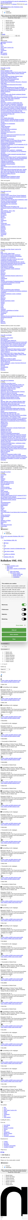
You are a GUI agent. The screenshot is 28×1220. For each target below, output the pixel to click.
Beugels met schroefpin (19, 263)
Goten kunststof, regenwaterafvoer (9, 405)
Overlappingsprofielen (18, 281)
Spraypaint (14, 393)
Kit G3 (21, 275)
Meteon (9, 212)
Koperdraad (8, 443)
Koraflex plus (8, 386)
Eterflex (20, 384)
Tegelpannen (11, 80)
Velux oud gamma (5, 104)
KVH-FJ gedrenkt (5, 487)
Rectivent (16, 346)
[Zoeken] (16, 36)
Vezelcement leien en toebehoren (9, 129)
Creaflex (18, 387)
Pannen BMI (6, 79)
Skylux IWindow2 (5, 120)
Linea (2, 196)
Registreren (9, 42)
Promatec (3, 226)
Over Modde (4, 6)
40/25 (14, 136)
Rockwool (15, 360)
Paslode (16, 448)
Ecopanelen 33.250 (5, 139)
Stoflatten (3, 478)
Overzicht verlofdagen (9, 1136)
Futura (21, 76)
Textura (19, 195)
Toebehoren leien (5, 132)
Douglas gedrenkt (5, 484)
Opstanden (12, 119)
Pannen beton (4, 175)
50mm (22, 353)
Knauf (11, 360)
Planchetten (3, 510)
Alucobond (3, 234)
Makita (7, 448)
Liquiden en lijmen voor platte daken (10, 394)
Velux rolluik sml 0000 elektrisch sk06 (10, 824)
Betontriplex (4, 522)
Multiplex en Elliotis (6, 520)
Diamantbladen (9, 198)
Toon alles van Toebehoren (7, 380)
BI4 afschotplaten (11, 342)
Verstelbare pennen (11, 260)
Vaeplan (3, 100)
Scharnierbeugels (5, 261)
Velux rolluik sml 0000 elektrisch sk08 (10, 842)
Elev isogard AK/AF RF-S (7, 353)
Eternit (11, 132)
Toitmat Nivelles (10, 660)
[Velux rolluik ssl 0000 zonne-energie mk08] (12, 978)
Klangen (13, 275)
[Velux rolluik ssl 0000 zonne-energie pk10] (12, 1002)
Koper (2, 286)
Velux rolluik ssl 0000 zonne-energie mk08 (11, 980)
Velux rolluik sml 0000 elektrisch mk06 (10, 736)
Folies (2, 169)
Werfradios (3, 459)
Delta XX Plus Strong (17, 171)
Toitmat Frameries (10, 25)
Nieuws (9, 6)
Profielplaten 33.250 (12, 144)
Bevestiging (3, 426)
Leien (2, 130)
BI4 (6, 342)
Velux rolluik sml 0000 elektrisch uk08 (10, 879)
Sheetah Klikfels (5, 157)
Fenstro (2, 116)
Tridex (2, 98)
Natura (11, 195)
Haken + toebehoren (17, 443)
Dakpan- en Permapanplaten (8, 141)
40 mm (15, 140)
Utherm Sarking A (17, 349)
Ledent (19, 447)
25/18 (8, 134)
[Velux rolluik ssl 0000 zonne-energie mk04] (12, 937)
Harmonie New (5, 77)
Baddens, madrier (5, 494)
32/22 (20, 134)
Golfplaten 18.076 (5, 145)
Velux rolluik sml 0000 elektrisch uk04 (10, 861)
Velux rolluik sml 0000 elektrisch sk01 (10, 806)
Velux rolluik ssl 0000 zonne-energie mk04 (11, 938)
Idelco (2, 357)
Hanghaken (4, 432)
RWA (22, 405)
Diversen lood (4, 311)
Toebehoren (12, 143)
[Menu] (2, 33)
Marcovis (11, 448)
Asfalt (2, 84)
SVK (8, 130)
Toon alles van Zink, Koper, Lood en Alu (11, 249)
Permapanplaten (5, 143)
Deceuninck (4, 215)
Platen (10, 157)
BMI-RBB (3, 176)
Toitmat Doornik (9, 24)
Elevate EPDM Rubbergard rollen (13, 90)
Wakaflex (10, 384)
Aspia (6, 75)
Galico (11, 447)
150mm (11, 356)
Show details (19, 625)
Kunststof (12, 162)
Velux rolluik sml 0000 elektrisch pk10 (10, 783)
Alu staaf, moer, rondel (13, 437)
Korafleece (8, 173)
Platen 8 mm (7, 206)
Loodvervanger (4, 384)
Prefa (2, 235)
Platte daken (4, 83)
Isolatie (5, 1111)
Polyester (10, 390)
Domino (13, 76)
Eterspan (3, 230)
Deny (14, 639)
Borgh (13, 445)
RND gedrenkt (4, 481)
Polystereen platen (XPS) (7, 337)
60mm (2, 354)
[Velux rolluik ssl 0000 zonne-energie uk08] (12, 1080)
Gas (2, 400)
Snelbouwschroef (5, 434)
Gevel (2, 219)
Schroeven (3, 433)
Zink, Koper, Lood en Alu (10, 1110)
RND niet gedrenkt (5, 483)
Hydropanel (3, 233)
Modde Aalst (8, 28)
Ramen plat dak (17, 575)
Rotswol (13, 398)
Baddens (3, 495)
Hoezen (18, 420)
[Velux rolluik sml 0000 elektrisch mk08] (11, 758)
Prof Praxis (20, 448)
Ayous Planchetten (5, 512)
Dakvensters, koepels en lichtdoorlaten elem (11, 102)
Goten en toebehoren (6, 254)
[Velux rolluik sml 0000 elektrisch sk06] (11, 823)
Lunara (10, 196)
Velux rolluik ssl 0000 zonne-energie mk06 (11, 956)
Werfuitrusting (4, 452)
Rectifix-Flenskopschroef (15, 439)
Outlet (5, 1113)
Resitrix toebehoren (17, 94)
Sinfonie (17, 76)
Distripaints (4, 447)
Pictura (15, 195)
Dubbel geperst (8, 166)
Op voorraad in (4, 649)
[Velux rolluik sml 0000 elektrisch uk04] (11, 859)
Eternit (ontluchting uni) (15, 409)
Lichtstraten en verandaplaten (8, 123)
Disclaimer (6, 1144)
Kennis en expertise (8, 1127)
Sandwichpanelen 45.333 (7, 140)
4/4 (11, 481)
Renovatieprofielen (12, 419)
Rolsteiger (18, 457)
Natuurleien (3, 133)
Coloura (6, 196)
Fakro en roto (4, 115)
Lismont (3, 448)
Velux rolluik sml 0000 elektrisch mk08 (10, 759)
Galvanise (15, 427)
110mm (20, 354)
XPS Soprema (4, 339)
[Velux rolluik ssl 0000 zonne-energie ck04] (12, 919)
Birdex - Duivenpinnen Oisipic (13, 416)
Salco (2, 450)
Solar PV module (16, 157)
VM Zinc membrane (20, 172)
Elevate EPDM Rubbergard (8, 87)
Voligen (2, 480)
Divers (2, 318)
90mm (12, 354)
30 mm (12, 139)
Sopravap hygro (19, 415)
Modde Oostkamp (10, 27)
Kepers (2, 490)
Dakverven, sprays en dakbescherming (10, 391)
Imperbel (8, 398)
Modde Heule (8, 20)
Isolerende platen (16, 166)
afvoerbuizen (18, 291)
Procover (13, 173)
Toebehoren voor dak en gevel (8, 383)
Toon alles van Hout (6, 471)
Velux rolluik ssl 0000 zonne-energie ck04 (11, 920)
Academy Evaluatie (8, 1147)
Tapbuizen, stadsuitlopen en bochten (9, 310)
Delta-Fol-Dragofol (12, 169)
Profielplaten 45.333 (22, 144)
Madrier (3, 498)
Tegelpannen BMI (14, 79)
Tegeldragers (23, 420)
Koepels (3, 119)
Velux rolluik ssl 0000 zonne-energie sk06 (11, 1027)
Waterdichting (4, 404)
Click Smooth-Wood (12, 199)
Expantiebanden (12, 420)
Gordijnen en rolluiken (15, 108)
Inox (15, 412)
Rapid (24, 448)
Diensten (6, 1126)
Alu (7, 390)
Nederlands (5, 8)
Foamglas (17, 398)
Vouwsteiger (24, 457)
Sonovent (22, 408)
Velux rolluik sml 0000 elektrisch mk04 (10, 718)
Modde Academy (8, 1133)
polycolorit (14, 404)
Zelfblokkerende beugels (7, 266)
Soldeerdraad (4, 278)
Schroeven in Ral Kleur (12, 208)
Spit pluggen (20, 440)
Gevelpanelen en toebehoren (8, 282)
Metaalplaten (4, 137)
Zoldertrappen (4, 425)
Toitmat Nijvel (9, 30)
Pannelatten (3, 474)
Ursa (8, 360)
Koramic (3, 72)
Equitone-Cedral (5, 194)
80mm (9, 354)
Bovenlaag (19, 84)
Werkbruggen (4, 458)
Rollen (2, 307)
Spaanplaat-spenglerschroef (13, 433)
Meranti (2, 508)
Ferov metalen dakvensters (7, 118)
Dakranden (13, 202)
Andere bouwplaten (5, 224)
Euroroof (21, 346)
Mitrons (3, 422)
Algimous (22, 391)
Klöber (25, 415)
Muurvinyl (3, 217)
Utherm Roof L (21, 350)
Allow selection (14, 634)
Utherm (3, 349)
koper (9, 429)
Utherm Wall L (14, 350)
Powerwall (23, 343)
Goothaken (3, 259)
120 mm (23, 140)
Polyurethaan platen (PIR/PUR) (8, 340)
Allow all (14, 630)
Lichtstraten (4, 147)
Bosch (17, 445)
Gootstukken (13, 104)
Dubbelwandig (16, 408)
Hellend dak (4, 360)
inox (16, 259)
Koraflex (15, 384)
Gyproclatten (4, 526)
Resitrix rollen (8, 94)
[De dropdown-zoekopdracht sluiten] (19, 36)
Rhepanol (3, 97)
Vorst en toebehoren (6, 268)
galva (7, 259)
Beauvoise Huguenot (10, 81)
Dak (5, 1107)
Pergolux (3, 125)
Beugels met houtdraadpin (7, 263)
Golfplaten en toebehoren (7, 161)
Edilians (3, 81)
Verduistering (19, 104)
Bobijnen (3, 274)
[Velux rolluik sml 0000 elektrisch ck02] (11, 680)
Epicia (2, 476)
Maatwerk (3, 273)
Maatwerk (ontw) (5, 158)
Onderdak (3, 165)
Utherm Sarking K (5, 351)
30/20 (17, 134)
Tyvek (8, 172)
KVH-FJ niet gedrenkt (6, 488)
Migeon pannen (15, 73)
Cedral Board (4, 202)
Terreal (2, 80)
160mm (14, 356)
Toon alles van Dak (5, 68)
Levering (6, 1142)
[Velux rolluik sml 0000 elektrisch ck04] (11, 698)
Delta (5, 169)
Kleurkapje (11, 436)
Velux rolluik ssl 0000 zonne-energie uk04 (11, 1063)
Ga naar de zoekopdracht (19, 1)
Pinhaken (3, 430)
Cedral (5, 130)
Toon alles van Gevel (6, 191)
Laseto (15, 447)
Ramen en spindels (19, 119)
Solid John (8, 441)
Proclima (3, 173)
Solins (2, 285)
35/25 (5, 136)
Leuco (22, 447)
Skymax (3, 122)
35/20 (23, 134)
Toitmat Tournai (9, 661)
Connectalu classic (11, 387)
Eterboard (3, 227)
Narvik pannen (18, 72)
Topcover (11, 346)
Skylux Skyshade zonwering (17, 120)
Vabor (11, 450)
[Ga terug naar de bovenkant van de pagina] (2, 1217)
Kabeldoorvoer (4, 423)
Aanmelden (4, 42)
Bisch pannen (8, 73)
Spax (6, 440)
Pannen (6, 80)
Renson (2, 411)
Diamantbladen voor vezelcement (9, 203)
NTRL (5, 253)
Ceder (2, 509)
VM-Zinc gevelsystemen (7, 281)
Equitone (3, 195)
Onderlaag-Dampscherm (10, 84)
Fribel (8, 447)
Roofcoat (9, 393)
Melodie (11, 77)
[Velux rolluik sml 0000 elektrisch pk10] (11, 781)
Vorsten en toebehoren (6, 293)
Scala (5, 450)
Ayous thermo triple (15, 512)
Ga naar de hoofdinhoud (7, 1)
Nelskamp (3, 177)
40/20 (8, 136)
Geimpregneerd (4, 503)
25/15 (5, 134)
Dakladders (10, 458)
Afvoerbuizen (18, 256)
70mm (5, 354)
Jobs (12, 6)
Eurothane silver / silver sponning (9, 344)
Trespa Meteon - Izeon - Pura (8, 210)
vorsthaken (18, 293)
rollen (6, 100)
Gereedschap (4, 445)
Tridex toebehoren (15, 98)
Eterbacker (3, 228)
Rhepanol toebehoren (22, 97)
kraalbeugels (4, 260)
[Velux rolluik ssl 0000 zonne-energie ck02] (12, 901)
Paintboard (23, 195)
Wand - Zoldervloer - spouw (8, 362)
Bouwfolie (3, 413)
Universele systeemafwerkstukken (10, 283)
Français (8, 11)
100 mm (19, 140)
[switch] (24, 609)
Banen (9, 275)
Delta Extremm (8, 171)
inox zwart (20, 259)
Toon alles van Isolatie (6, 335)
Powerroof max (17, 343)
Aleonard (21, 73)
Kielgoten (3, 270)
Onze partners (7, 1117)
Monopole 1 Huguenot (21, 81)
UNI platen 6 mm (14, 206)
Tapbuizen (3, 309)
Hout (5, 1115)
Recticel (3, 342)
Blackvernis (4, 393)
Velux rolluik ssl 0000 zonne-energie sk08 (11, 1045)
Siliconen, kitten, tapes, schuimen (9, 401)
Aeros (6, 422)
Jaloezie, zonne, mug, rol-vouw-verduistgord (12, 105)
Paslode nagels (21, 427)
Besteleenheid (4, 643)
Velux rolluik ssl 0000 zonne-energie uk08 (11, 1081)
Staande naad (4, 275)
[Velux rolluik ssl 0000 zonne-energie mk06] (12, 955)
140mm (7, 356)
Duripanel (3, 231)
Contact (6, 1141)
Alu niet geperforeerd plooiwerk (14, 316)
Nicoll (7, 409)
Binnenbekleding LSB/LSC (18, 112)
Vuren (2, 485)
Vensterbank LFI (5, 113)
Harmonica (8, 76)
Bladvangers (4, 419)
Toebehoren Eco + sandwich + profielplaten (11, 150)
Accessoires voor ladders (19, 458)
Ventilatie (3, 408)
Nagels (2, 427)
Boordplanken (4, 505)
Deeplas (3, 216)
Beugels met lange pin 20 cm (15, 264)
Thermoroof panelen (12, 147)
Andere (17, 275)
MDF (2, 523)
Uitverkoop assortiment (11, 201)
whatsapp (14, 4)
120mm (24, 354)
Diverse (2, 271)
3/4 (9, 481)
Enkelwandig (9, 408)
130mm (3, 356)
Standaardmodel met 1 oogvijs (16, 261)
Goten (13, 254)
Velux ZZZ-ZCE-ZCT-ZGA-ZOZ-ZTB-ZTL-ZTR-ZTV (14, 110)
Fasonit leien (4, 223)
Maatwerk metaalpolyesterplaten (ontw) (14, 159)
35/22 (2, 136)
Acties (21, 6)
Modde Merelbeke (10, 22)
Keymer (3, 75)
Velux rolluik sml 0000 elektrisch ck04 (10, 700)
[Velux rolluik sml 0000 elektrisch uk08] (11, 877)
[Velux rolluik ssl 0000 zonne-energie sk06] (11, 1025)
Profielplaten (4, 144)
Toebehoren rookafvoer (12, 109)
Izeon (5, 212)
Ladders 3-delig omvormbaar (14, 455)
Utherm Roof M (9, 349)
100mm (16, 354)
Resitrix (3, 94)
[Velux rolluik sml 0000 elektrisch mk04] (11, 716)
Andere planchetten (5, 515)
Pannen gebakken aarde (6, 70)
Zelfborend (18, 434)
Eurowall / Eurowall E (21, 342)
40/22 (11, 136)
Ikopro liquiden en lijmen (16, 395)
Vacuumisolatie (4, 367)
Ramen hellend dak (16, 107)
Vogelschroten (4, 418)
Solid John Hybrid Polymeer (18, 402)
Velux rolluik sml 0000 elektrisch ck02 (10, 682)
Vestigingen (17, 6)
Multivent (3, 409)
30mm (16, 353)
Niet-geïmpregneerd (5, 502)
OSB (2, 519)
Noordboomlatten (5, 516)
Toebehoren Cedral (22, 199)
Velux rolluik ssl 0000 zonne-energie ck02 (11, 902)
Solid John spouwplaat (6, 524)
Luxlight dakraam (5, 127)
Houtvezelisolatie (5, 364)
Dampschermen (5, 415)
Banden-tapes (7, 402)
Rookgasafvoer (4, 412)
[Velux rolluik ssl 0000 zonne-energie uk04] (12, 1062)
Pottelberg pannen (9, 72)
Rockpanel (3, 205)
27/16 (11, 134)
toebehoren (10, 100)
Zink (2, 252)
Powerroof (3, 343)
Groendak (3, 93)
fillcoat (9, 404)
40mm (19, 353)
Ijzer (5, 427)
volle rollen (9, 413)
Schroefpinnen (4, 264)
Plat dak (3, 361)
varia (18, 404)
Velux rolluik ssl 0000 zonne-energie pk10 (11, 1003)
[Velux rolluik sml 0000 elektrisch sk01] (11, 805)
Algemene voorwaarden (10, 1145)
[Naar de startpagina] (3, 34)
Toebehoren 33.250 (5, 151)
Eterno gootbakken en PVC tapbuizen (17, 418)
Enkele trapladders (11, 457)
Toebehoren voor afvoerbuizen (8, 257)
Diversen (3, 101)
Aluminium (3, 313)
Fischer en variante (12, 440)
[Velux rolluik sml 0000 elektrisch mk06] (11, 734)
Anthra (9, 253)
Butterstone (21, 445)
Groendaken (4, 86)
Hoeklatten (3, 398)
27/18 (14, 134)
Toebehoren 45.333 (15, 151)
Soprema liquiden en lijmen (12, 397)
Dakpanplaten (18, 141)
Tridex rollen (7, 98)
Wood (5, 199)
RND (2, 477)
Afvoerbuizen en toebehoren (8, 256)
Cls (1, 501)
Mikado (15, 77)
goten (12, 289)
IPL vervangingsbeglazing (11, 111)
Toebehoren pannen (15, 176)
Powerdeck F (9, 343)
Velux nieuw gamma (6, 107)
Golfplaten (3, 162)
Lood (2, 306)
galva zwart (12, 259)
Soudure (3, 277)
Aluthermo (12, 172)
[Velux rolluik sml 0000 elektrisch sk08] (11, 841)
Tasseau (3, 279)
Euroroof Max (4, 347)
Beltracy (9, 445)
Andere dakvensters (5, 126)
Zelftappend (12, 434)
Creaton (3, 76)
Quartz (13, 253)
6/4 (13, 481)
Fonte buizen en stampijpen (7, 267)
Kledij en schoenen (5, 451)
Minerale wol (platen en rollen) (8, 358)
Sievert (8, 450)
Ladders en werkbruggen (7, 454)
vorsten (13, 268)
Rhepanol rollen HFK (11, 97)
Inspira (13, 196)
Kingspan (3, 369)
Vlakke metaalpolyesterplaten (14, 154)
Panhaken (3, 429)
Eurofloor (6, 346)
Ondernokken (4, 388)
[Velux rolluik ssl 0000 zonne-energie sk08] (11, 1044)
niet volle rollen (16, 413)
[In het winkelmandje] (2, 697)
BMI (2, 79)
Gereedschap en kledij (6, 444)
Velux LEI (11, 113)
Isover (19, 360)
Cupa (2, 134)
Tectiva (7, 195)
